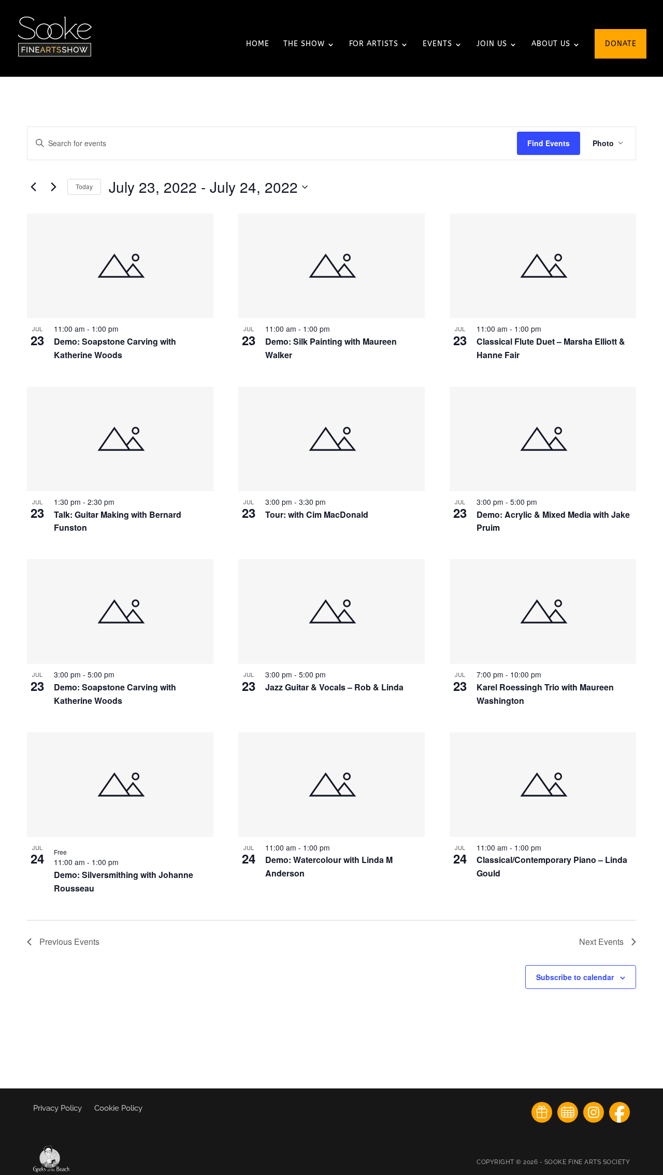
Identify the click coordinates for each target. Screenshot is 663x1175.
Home (257, 44)
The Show (304, 44)
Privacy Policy (58, 1108)
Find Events (548, 143)
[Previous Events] (33, 187)
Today (84, 186)
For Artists (373, 44)
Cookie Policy (118, 1108)
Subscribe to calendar (575, 977)
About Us (550, 44)
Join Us (492, 44)
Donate (621, 44)
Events (437, 44)
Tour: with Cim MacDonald (316, 514)
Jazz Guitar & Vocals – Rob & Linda (334, 687)
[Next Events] (53, 187)
